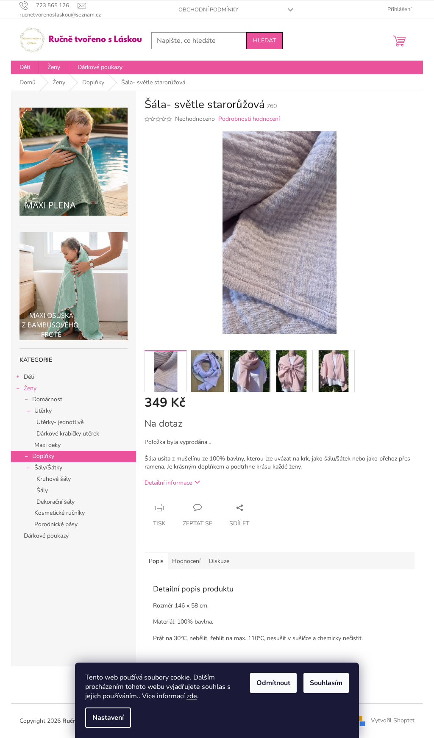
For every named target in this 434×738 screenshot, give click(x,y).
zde (191, 696)
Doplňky (43, 456)
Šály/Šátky (48, 467)
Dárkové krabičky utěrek (67, 434)
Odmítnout (273, 683)
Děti (29, 377)
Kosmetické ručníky (59, 513)
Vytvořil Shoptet (393, 720)
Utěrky (43, 411)
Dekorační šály (55, 502)
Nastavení (108, 717)
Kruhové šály (53, 479)
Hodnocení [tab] (186, 561)
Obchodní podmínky (208, 10)
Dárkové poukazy (46, 536)
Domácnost (47, 399)
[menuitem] (25, 67)
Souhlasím (326, 683)
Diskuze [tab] (219, 561)
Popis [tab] (156, 561)
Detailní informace (168, 483)
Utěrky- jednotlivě (59, 422)
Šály (42, 490)
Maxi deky (47, 445)
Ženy (30, 388)
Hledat (264, 40)
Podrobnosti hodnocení (249, 119)
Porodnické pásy (56, 524)
